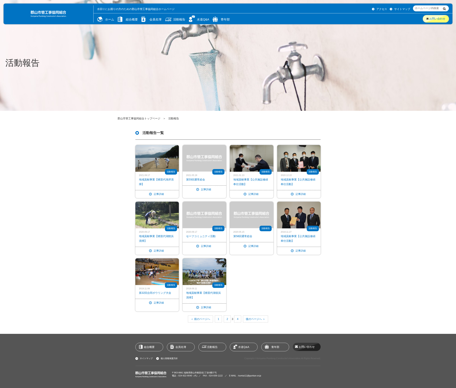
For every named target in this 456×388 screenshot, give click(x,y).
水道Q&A (203, 19)
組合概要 (132, 19)
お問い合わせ (437, 18)
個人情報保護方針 (169, 358)
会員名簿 (155, 19)
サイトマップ (402, 9)
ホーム (109, 19)
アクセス (381, 9)
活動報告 (179, 19)
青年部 (225, 19)
